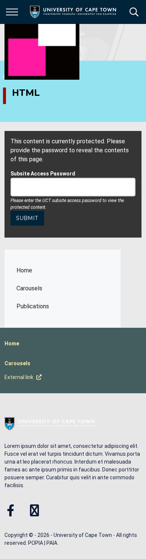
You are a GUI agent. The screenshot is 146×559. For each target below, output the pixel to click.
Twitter (34, 510)
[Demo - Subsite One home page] (41, 42)
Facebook (10, 510)
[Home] (49, 423)
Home (24, 270)
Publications (32, 306)
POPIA (35, 543)
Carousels (29, 288)
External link (18, 377)
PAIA (51, 543)
